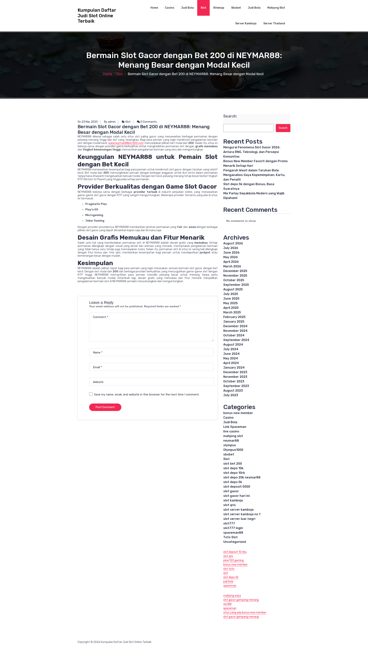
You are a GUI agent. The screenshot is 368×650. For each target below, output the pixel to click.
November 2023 (235, 377)
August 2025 (233, 289)
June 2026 (231, 252)
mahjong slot (233, 436)
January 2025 (233, 321)
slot (225, 573)
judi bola (228, 581)
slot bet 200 (232, 463)
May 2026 (230, 257)
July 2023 (230, 395)
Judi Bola (187, 7)
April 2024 (231, 363)
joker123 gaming (233, 560)
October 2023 (233, 381)
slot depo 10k (233, 468)
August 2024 (233, 344)
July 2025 (230, 294)
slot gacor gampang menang (241, 600)
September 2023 (236, 386)
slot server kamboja (238, 509)
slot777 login (233, 528)
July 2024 (230, 349)
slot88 (227, 604)
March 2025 (232, 312)
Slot (203, 7)
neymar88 (231, 440)
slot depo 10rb (234, 473)
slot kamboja (233, 500)
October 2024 (233, 335)
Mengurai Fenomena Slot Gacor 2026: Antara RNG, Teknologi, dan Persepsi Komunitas (251, 151)
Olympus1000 (233, 450)
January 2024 (234, 367)
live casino (231, 431)
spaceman (229, 585)
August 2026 (233, 243)
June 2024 (231, 354)
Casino (169, 7)
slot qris (229, 505)
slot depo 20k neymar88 (241, 477)
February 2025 (234, 317)
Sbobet (236, 7)
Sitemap (218, 7)
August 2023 (233, 390)
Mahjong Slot (276, 7)
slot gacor (231, 491)
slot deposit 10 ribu (235, 552)
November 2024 (235, 331)
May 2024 (230, 358)
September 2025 (236, 285)
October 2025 (233, 280)
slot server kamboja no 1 (241, 514)
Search (230, 116)
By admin (110, 121)
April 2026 (231, 262)
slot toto (228, 568)
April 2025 (231, 308)
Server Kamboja (245, 23)
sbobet (228, 454)
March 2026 (232, 266)
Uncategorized (234, 542)
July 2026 (230, 248)
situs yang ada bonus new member (244, 612)
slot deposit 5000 (236, 486)
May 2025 (230, 303)
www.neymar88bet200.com (126, 143)
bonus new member (238, 413)
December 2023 (235, 372)
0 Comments (148, 121)
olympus (229, 445)
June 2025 (231, 298)
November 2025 (235, 275)
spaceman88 (233, 532)
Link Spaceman (234, 427)
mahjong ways (232, 595)
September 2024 (236, 340)
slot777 (229, 523)
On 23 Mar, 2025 (88, 121)
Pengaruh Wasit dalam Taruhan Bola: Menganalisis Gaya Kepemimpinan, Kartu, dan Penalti (254, 174)
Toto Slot (230, 537)
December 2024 (235, 326)
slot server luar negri (239, 519)
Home (154, 7)
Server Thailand (274, 23)
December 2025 (235, 271)
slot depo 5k (232, 482)
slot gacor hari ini (236, 496)
